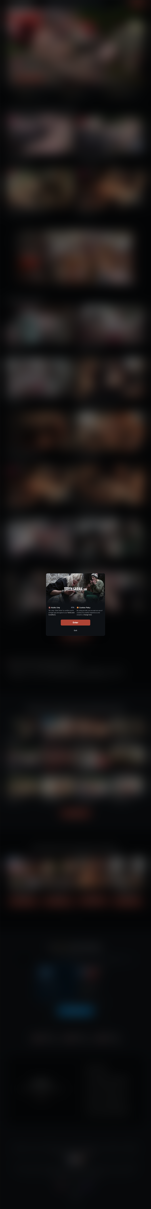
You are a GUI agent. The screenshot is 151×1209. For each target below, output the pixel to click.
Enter (75, 622)
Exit (75, 630)
